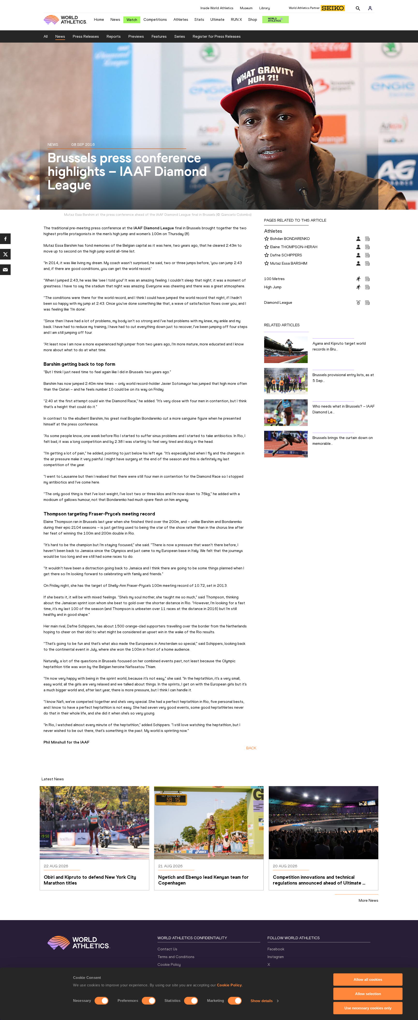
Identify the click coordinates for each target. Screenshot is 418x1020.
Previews (136, 36)
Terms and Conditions (175, 956)
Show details (262, 1001)
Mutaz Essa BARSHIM (288, 263)
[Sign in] (370, 8)
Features (159, 36)
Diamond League (278, 302)
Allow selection (368, 994)
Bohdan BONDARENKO (290, 238)
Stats (199, 19)
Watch (132, 19)
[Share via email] (5, 269)
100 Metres (274, 278)
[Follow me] (266, 239)
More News (368, 900)
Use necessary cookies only (367, 1008)
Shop (252, 19)
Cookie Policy (229, 985)
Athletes (180, 19)
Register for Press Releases (217, 36)
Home (99, 19)
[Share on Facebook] (5, 238)
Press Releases (86, 36)
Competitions (155, 19)
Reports (114, 36)
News (115, 19)
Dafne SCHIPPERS (286, 255)
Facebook (276, 949)
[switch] (149, 1001)
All (46, 36)
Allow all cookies (368, 979)
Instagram (276, 956)
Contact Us (167, 949)
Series (179, 36)
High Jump (273, 287)
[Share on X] (5, 254)
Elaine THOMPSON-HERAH (293, 247)
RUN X (236, 19)
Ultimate (217, 19)
